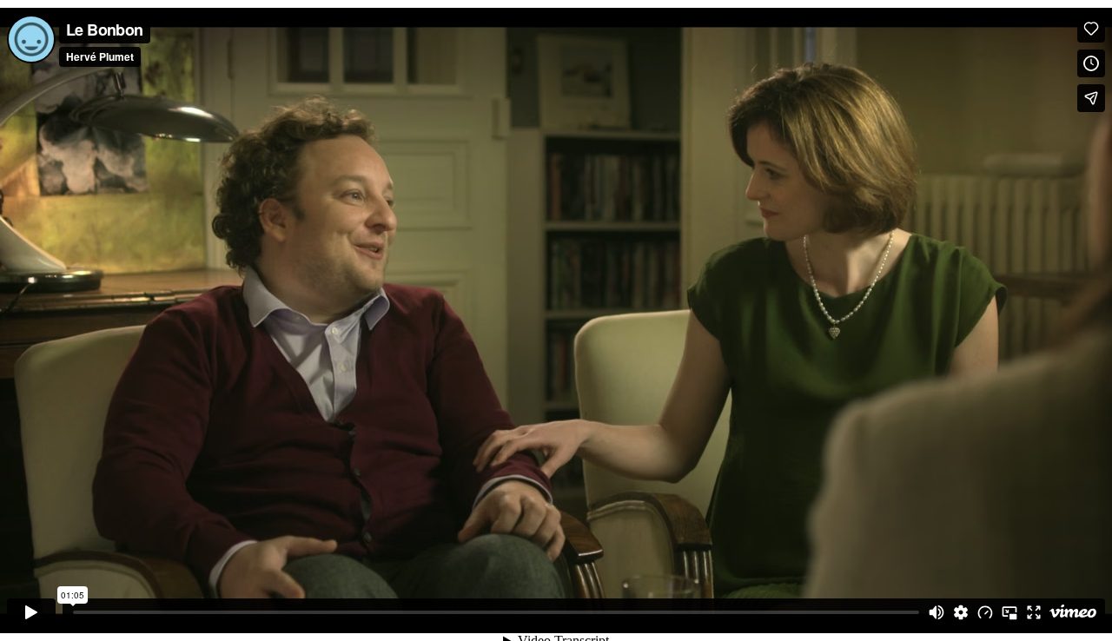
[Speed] (985, 612)
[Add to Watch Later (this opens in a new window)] (1091, 63)
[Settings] (960, 612)
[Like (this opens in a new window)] (1091, 29)
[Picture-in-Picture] (1009, 612)
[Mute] (936, 612)
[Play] (31, 612)
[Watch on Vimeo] (1073, 612)
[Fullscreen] (1033, 612)
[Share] (1091, 98)
